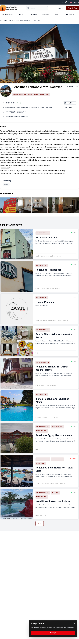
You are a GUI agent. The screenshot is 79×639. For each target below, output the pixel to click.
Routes (34, 15)
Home (4, 20)
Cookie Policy (71, 627)
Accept (53, 633)
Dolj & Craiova (7, 15)
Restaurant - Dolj (41, 430)
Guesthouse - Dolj (42, 94)
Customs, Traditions (50, 15)
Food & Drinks (68, 15)
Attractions (22, 15)
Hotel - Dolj (55, 492)
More (39, 523)
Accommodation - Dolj (22, 94)
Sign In (60, 8)
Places (11, 20)
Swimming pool (40, 463)
